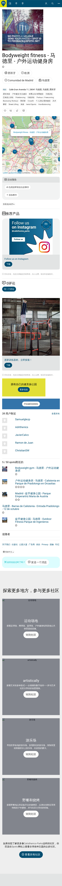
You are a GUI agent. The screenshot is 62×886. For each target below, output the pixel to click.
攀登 (4, 104)
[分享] (17, 110)
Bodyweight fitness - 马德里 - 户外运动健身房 (30, 132)
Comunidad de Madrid (20, 80)
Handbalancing (44, 104)
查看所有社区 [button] (32, 854)
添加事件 (12, 195)
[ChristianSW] (8, 451)
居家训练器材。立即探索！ (18, 360)
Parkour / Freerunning (45, 97)
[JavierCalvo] (8, 436)
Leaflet (5, 172)
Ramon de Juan (24, 442)
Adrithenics (21, 427)
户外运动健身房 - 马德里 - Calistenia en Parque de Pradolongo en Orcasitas (37, 482)
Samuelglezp (22, 419)
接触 (52, 544)
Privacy (45, 544)
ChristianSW (22, 450)
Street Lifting (13, 104)
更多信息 (24, 389)
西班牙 (11, 73)
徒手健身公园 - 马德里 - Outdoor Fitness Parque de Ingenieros (33, 520)
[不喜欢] (11, 110)
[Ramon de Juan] (8, 443)
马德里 (45, 80)
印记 (57, 544)
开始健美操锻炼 (31, 404)
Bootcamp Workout (10, 101)
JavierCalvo (22, 434)
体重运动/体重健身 (36, 94)
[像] (5, 110)
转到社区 (31, 634)
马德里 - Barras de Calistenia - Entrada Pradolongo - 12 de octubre (30, 507)
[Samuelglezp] (8, 420)
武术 (54, 101)
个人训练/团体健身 (43, 101)
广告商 (32, 544)
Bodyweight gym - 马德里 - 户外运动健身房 (37, 469)
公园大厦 (23, 544)
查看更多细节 (8, 204)
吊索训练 (49, 94)
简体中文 (9, 552)
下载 (8, 264)
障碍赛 (23, 101)
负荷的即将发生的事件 (18, 187)
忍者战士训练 (8, 97)
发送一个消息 (39, 562)
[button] (55, 161)
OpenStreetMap (16, 172)
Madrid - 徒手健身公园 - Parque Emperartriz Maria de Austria (33, 495)
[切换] (55, 146)
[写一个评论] (24, 110)
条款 (38, 544)
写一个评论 (9, 289)
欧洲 (27, 73)
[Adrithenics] (8, 428)
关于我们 (6, 544)
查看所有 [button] (56, 413)
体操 (22, 104)
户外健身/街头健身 (19, 94)
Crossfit (31, 101)
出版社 (15, 544)
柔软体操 (6, 94)
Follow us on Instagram (16, 259)
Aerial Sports (31, 104)
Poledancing (20, 97)
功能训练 (31, 97)
